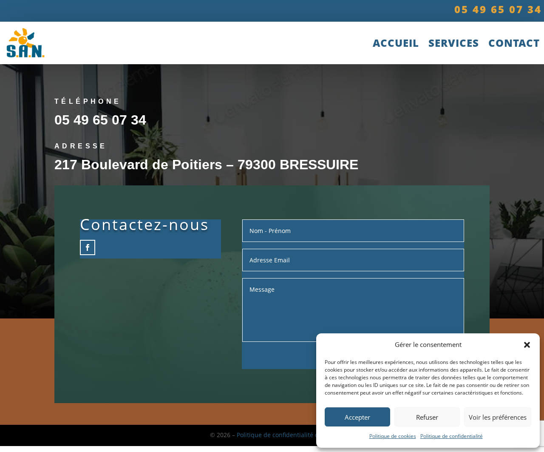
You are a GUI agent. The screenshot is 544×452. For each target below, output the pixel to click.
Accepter (357, 417)
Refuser (427, 417)
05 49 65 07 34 (100, 120)
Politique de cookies (392, 436)
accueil (396, 43)
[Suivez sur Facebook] (87, 247)
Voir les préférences (498, 417)
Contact (514, 43)
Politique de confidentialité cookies (286, 435)
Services (453, 43)
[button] (527, 345)
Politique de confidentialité (451, 436)
